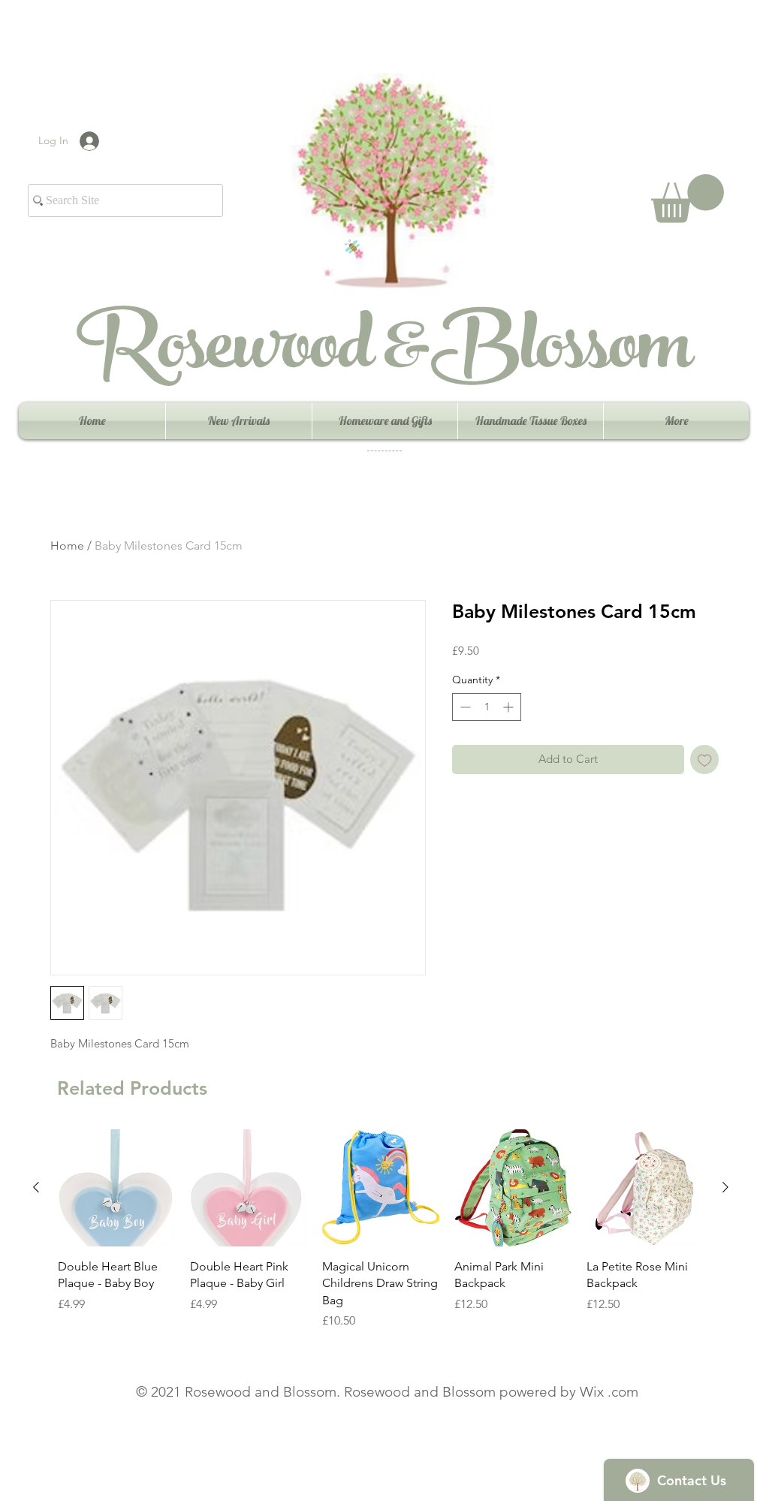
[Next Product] (725, 1187)
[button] (687, 198)
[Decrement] (463, 707)
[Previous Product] (36, 1187)
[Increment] (509, 707)
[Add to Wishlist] (704, 759)
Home (67, 545)
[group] (380, 1230)
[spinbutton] (486, 707)
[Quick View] (116, 1187)
